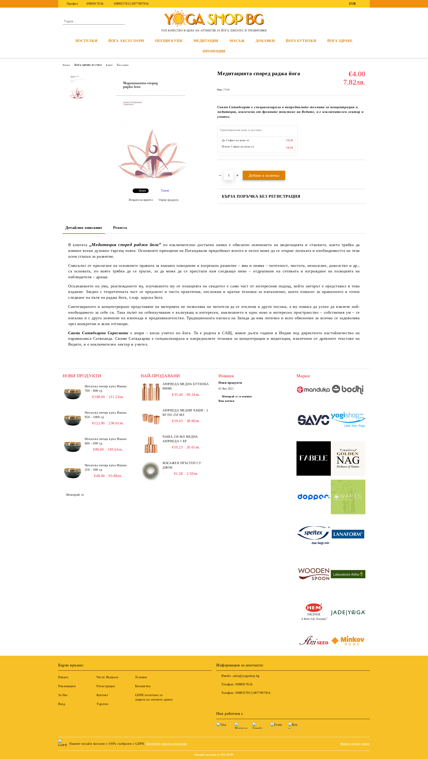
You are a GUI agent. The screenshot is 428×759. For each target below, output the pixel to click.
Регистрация (106, 686)
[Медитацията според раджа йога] (153, 182)
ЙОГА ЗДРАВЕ (340, 41)
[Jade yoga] (348, 613)
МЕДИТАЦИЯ (205, 41)
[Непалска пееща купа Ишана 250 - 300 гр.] (73, 473)
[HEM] (313, 613)
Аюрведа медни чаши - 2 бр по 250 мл (185, 413)
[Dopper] (313, 498)
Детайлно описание (83, 227)
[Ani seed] (313, 641)
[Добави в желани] (226, 167)
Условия (141, 677)
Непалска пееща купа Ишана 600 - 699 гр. (106, 441)
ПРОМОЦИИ (214, 51)
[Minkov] (348, 641)
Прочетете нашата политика (166, 743)
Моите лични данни (355, 743)
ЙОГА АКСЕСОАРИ (126, 41)
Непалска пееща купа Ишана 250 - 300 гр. (106, 467)
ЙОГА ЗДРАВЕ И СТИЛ (87, 65)
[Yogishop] (348, 420)
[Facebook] (362, 3)
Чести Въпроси (107, 677)
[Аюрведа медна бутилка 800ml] (151, 392)
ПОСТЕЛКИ (86, 41)
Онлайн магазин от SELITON (214, 754)
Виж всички (226, 400)
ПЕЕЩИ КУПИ (168, 41)
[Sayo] (313, 421)
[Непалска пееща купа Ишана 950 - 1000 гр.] (73, 421)
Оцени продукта (169, 199)
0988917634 (94, 3)
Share (142, 190)
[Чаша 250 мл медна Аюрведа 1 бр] (151, 445)
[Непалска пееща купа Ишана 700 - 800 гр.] (73, 394)
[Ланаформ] (348, 536)
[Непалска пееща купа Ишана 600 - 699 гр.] (73, 447)
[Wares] (348, 498)
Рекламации (67, 686)
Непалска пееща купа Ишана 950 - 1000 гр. (106, 415)
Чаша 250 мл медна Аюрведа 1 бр (180, 439)
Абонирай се (75, 494)
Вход (61, 704)
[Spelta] (313, 536)
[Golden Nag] (348, 459)
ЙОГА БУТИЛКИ (301, 41)
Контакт (102, 695)
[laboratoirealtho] (348, 575)
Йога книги (123, 65)
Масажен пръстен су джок (182, 465)
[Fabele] (313, 459)
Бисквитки (143, 686)
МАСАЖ (237, 41)
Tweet (165, 190)
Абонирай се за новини (237, 396)
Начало (66, 65)
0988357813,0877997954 (131, 3)
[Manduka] (313, 390)
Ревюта (120, 227)
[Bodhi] (348, 390)
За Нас (63, 695)
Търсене (102, 704)
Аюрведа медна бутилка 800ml (186, 386)
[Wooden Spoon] (313, 575)
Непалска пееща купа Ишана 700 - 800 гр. (106, 388)
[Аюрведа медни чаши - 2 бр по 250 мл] (151, 418)
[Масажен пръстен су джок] (151, 471)
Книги (109, 65)
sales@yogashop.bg (246, 676)
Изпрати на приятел (141, 199)
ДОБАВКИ (265, 41)
